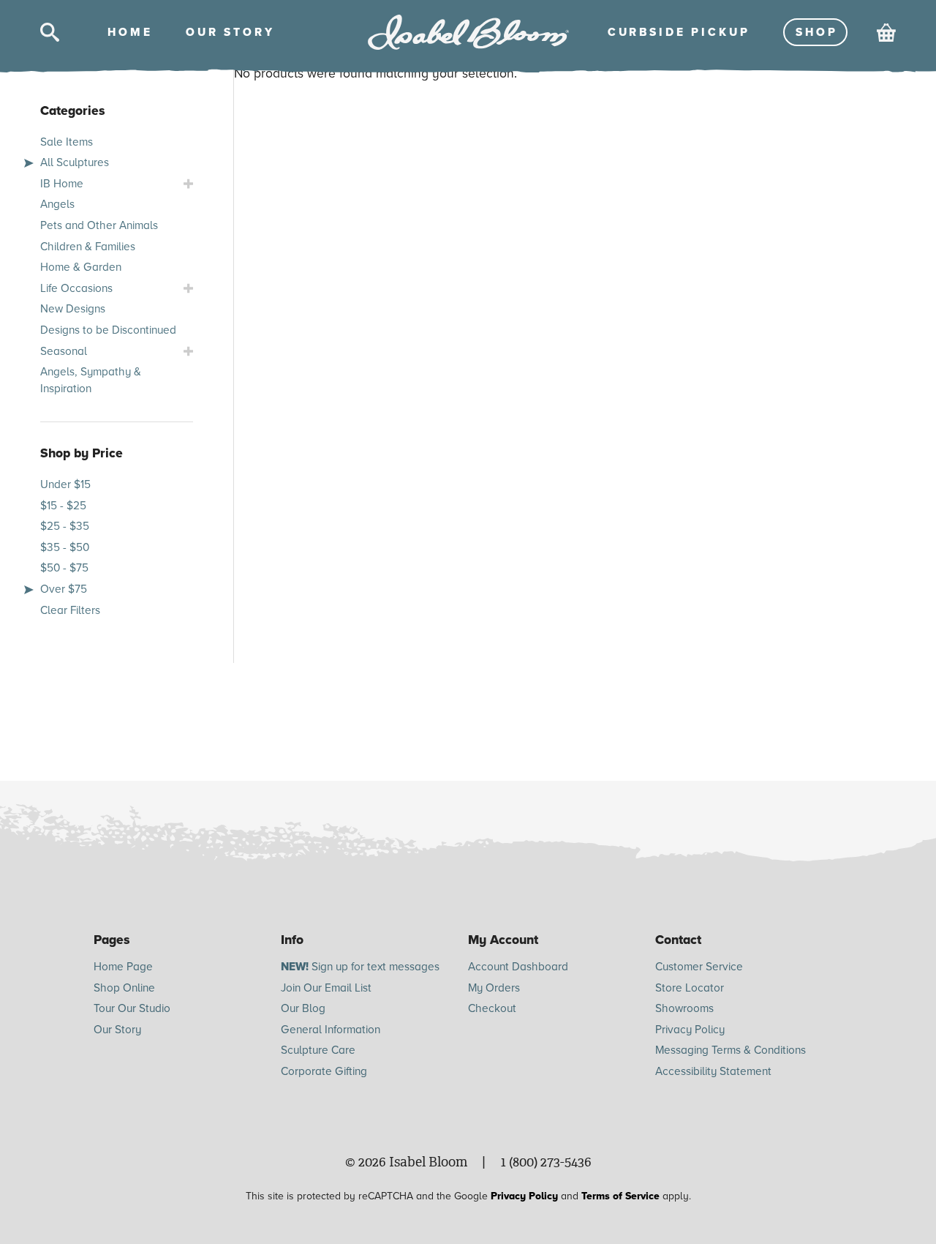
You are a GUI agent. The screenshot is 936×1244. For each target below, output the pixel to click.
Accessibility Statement (713, 1071)
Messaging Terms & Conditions (730, 1050)
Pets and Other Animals (99, 225)
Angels (57, 204)
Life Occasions (76, 288)
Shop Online (124, 987)
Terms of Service (620, 1196)
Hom (128, 32)
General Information (330, 1029)
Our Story (117, 1029)
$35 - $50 (64, 547)
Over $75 (63, 589)
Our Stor (229, 32)
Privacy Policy (690, 1029)
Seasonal (63, 351)
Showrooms (684, 1008)
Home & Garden (80, 267)
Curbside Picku (677, 32)
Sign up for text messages (360, 966)
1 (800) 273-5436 (546, 1162)
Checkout (492, 1008)
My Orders (494, 987)
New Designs (72, 308)
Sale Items (66, 142)
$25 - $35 (64, 526)
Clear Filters (70, 610)
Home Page (123, 966)
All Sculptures (74, 162)
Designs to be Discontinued (108, 330)
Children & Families (87, 246)
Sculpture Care (318, 1050)
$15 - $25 (63, 505)
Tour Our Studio (132, 1008)
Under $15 (65, 484)
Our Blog (303, 1008)
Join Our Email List (326, 987)
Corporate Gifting (324, 1071)
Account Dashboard (518, 966)
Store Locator (689, 987)
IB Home (61, 183)
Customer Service (699, 966)
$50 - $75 (64, 567)
